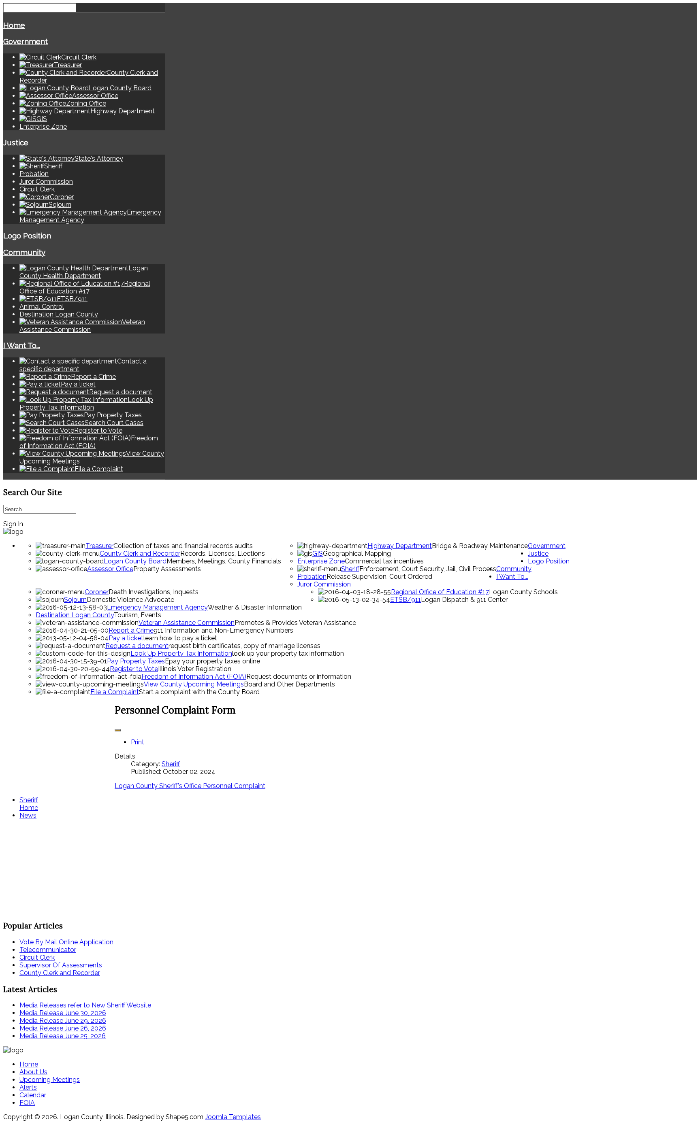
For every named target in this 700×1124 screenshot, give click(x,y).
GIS (317, 553)
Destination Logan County (58, 314)
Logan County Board (135, 561)
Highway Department (399, 546)
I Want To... (21, 345)
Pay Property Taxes (136, 661)
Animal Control (41, 306)
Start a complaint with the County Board (199, 692)
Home (14, 25)
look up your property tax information (288, 653)
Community (24, 252)
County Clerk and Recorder (140, 553)
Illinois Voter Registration (194, 669)
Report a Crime (131, 630)
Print (137, 742)
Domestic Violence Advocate (130, 599)
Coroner (97, 592)
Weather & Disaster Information (255, 607)
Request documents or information (298, 676)
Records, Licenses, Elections (222, 553)
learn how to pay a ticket (180, 638)
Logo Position (27, 235)
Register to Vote (134, 669)
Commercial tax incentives (384, 561)
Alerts (28, 1087)
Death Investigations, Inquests (153, 592)
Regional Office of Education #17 (440, 592)
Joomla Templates (233, 1117)
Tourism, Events (137, 615)
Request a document (137, 646)
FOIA (27, 1103)
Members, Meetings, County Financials (223, 561)
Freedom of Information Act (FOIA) (193, 676)
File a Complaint (114, 692)
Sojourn (75, 599)
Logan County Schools (523, 592)
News (27, 815)
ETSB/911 (405, 599)
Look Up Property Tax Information (181, 653)
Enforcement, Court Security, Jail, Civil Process (427, 569)
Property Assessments (167, 569)
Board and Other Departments (289, 684)
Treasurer (99, 546)
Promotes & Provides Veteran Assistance (295, 623)
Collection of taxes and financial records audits (183, 546)
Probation (34, 174)
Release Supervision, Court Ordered (379, 576)
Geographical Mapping (357, 553)
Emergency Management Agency (157, 607)
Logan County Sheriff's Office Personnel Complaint (190, 786)
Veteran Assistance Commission (187, 623)
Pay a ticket (126, 638)
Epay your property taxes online (212, 661)
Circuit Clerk (37, 189)
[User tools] (118, 730)
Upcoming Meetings (49, 1080)
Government (25, 41)
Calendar (32, 1095)
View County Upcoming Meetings (194, 684)
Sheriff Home (28, 804)
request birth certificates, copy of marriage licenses (244, 646)
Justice (15, 142)
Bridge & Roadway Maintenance (480, 546)
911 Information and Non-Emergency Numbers (223, 630)
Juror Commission (46, 181)
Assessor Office (110, 569)
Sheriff (350, 569)
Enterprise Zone (43, 126)
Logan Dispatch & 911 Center (464, 599)
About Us (33, 1072)
